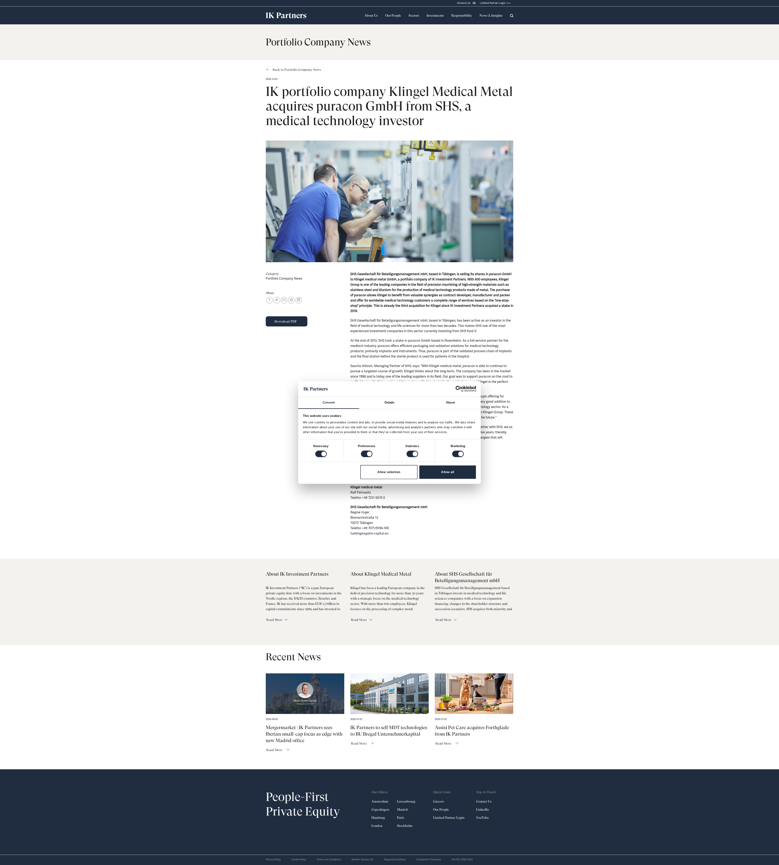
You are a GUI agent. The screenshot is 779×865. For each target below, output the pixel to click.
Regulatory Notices (395, 859)
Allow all (447, 472)
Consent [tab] (329, 402)
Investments (435, 15)
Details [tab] (390, 402)
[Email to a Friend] (284, 300)
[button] (511, 15)
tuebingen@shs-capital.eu (369, 533)
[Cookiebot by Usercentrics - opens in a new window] (458, 389)
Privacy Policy (273, 859)
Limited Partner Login (493, 3)
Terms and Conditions (329, 859)
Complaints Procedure (428, 859)
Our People (393, 15)
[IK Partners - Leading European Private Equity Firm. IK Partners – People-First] (286, 15)
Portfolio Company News (284, 278)
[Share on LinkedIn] (298, 300)
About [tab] (450, 402)
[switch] (366, 454)
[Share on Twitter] (276, 300)
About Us (371, 15)
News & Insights (490, 15)
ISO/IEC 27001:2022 (462, 859)
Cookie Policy (298, 859)
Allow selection (388, 472)
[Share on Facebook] (269, 300)
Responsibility (461, 15)
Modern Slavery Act (362, 859)
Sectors (414, 15)
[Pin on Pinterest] (291, 300)
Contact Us (464, 3)
